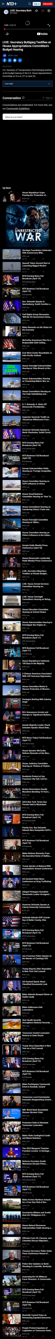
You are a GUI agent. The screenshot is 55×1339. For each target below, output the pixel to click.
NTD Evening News (28, 282)
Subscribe (47, 4)
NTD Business (27, 295)
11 (35, 413)
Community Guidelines (17, 108)
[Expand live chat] (49, 83)
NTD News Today (28, 744)
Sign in (37, 4)
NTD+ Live (13, 55)
